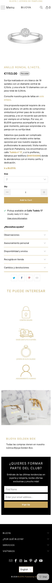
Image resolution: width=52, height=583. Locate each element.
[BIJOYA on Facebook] (16, 561)
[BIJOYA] (26, 7)
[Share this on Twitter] (14, 278)
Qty (5, 186)
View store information (17, 218)
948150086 (34, 155)
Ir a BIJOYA (10, 168)
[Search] (41, 7)
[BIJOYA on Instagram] (21, 561)
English (24, 569)
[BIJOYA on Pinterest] (31, 561)
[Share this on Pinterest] (29, 278)
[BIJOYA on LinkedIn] (26, 561)
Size (6, 174)
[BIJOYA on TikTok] (36, 561)
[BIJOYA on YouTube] (41, 561)
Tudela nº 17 (15, 152)
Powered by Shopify (33, 577)
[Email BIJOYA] (11, 561)
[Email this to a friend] (37, 278)
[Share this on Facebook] (22, 278)
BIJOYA (21, 577)
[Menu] (2, 7)
